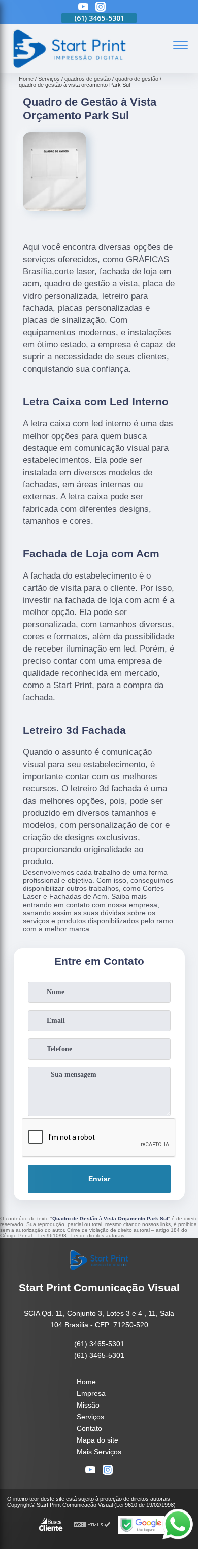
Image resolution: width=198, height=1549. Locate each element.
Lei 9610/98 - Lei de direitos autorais (81, 1235)
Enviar (99, 1179)
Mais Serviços (99, 1452)
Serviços (90, 1417)
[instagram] (100, 7)
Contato (89, 1428)
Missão (88, 1405)
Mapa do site (97, 1440)
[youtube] (83, 7)
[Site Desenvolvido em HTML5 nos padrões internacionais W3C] (92, 1525)
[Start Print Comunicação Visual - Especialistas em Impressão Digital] (68, 67)
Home (86, 1382)
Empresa (91, 1393)
